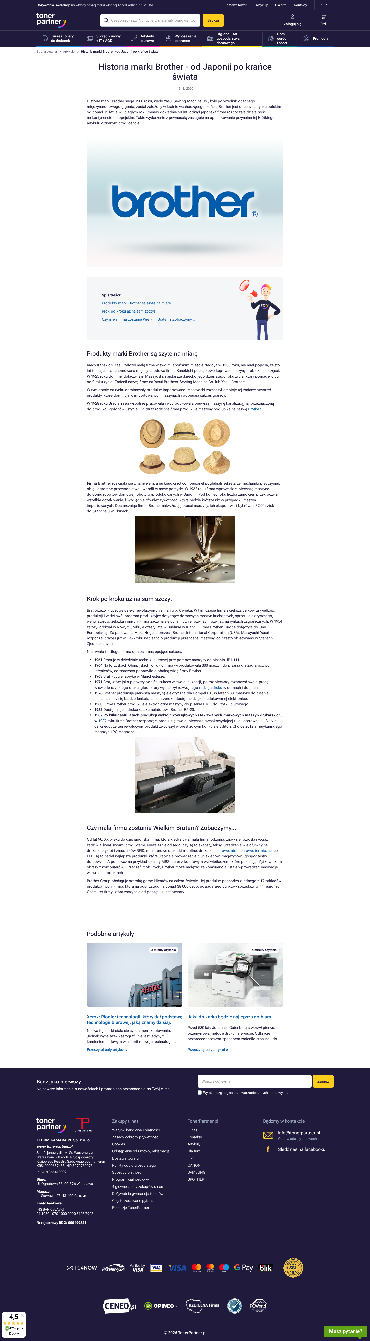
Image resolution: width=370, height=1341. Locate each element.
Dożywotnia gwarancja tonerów (137, 1193)
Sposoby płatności (127, 1172)
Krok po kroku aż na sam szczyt (128, 311)
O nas (192, 1130)
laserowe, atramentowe (233, 850)
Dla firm (280, 5)
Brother (254, 409)
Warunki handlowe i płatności (136, 1130)
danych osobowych (271, 1092)
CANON (194, 1165)
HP (190, 1158)
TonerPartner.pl (203, 1121)
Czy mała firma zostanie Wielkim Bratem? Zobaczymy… (148, 319)
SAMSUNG (196, 1172)
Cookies (118, 1144)
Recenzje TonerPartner (130, 1207)
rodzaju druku (210, 687)
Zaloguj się (293, 24)
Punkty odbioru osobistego (134, 1165)
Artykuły (262, 5)
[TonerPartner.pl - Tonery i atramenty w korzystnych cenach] (51, 20)
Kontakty (300, 5)
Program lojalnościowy (130, 1179)
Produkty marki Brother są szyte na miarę (136, 303)
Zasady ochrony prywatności (135, 1137)
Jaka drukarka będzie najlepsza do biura (229, 1016)
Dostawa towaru (236, 5)
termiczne (263, 850)
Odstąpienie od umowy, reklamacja (141, 1151)
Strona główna (46, 51)
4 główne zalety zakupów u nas (137, 1186)
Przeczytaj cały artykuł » (107, 1049)
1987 (102, 721)
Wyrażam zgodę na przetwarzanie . (245, 1092)
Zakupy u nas (125, 1121)
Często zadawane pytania (133, 1200)
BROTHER (196, 1179)
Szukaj (213, 20)
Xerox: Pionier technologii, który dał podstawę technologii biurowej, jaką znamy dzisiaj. (134, 1019)
